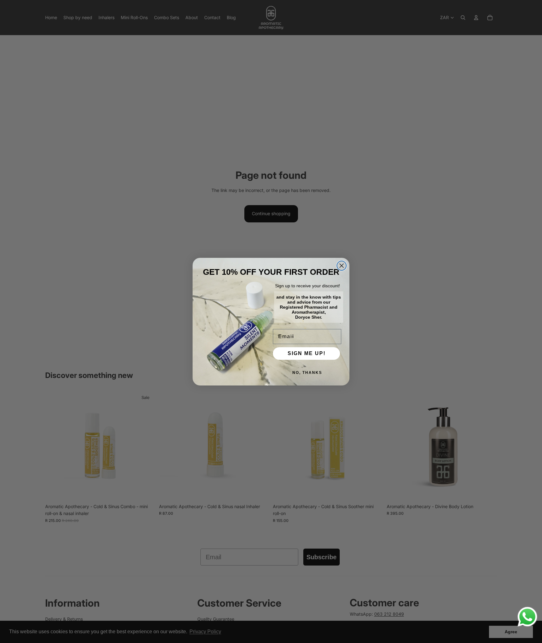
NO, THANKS (307, 372)
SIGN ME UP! (307, 353)
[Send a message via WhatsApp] (527, 616)
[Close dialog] (341, 265)
